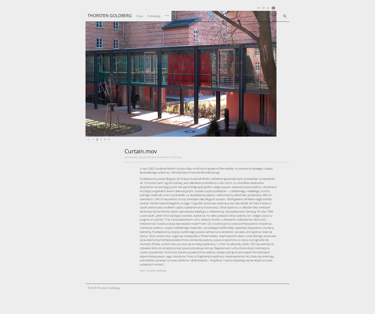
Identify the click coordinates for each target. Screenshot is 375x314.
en (258, 7)
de (263, 7)
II (88, 139)
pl (268, 7)
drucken (273, 8)
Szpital (142, 157)
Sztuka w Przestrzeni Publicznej (164, 157)
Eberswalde (131, 157)
